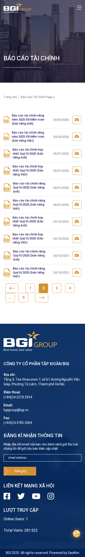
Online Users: (15, 519)
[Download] (76, 120)
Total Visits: (14, 530)
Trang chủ (10, 97)
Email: (8, 405)
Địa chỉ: (10, 375)
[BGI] (17, 7)
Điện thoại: (12, 392)
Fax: (7, 418)
